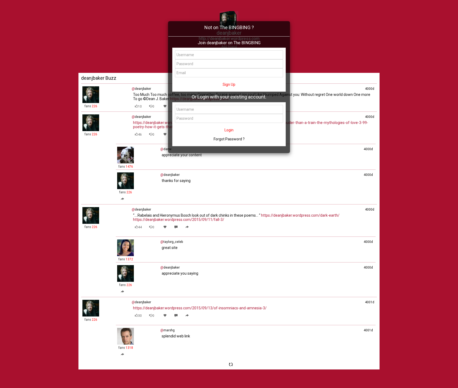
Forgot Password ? (229, 139)
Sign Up (229, 84)
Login (229, 130)
